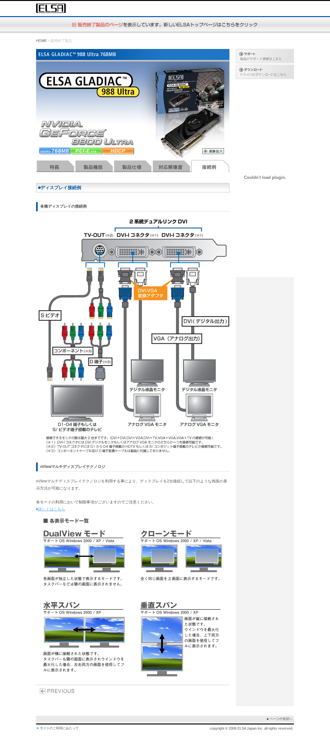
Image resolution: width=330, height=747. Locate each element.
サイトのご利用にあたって (59, 728)
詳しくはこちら (51, 509)
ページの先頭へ (281, 719)
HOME (41, 41)
